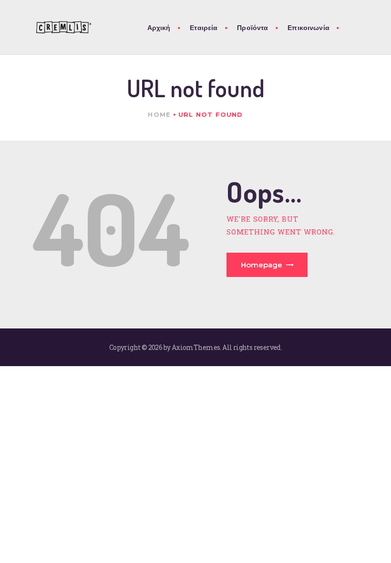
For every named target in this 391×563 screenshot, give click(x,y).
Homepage (261, 264)
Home (159, 114)
